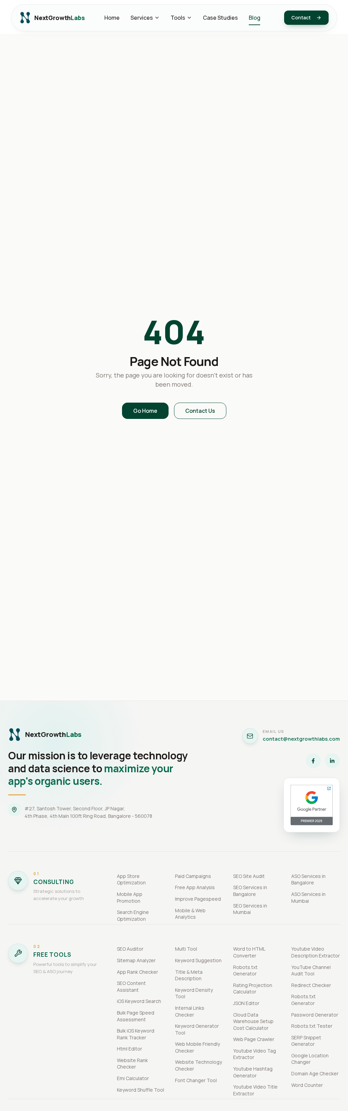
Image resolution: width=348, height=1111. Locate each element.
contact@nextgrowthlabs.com (301, 738)
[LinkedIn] (332, 760)
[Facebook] (313, 760)
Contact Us (200, 411)
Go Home (145, 411)
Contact (301, 17)
